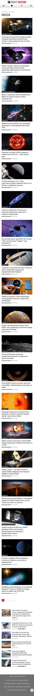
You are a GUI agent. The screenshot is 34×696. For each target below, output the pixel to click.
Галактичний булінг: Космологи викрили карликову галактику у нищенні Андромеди (14, 212)
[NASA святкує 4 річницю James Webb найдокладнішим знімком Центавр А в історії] (17, 430)
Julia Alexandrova (6, 43)
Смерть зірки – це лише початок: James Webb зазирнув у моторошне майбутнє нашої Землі (16, 472)
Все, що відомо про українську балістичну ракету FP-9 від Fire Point (21, 643)
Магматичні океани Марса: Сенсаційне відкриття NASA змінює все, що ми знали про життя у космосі (17, 500)
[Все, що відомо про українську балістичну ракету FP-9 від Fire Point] (6, 644)
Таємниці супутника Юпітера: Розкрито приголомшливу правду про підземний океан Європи (17, 270)
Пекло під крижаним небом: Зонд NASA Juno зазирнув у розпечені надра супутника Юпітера (17, 327)
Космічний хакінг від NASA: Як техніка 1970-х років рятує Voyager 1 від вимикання (17, 241)
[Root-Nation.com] (17, 2)
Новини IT (5, 120)
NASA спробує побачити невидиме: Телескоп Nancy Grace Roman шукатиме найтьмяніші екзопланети (16, 68)
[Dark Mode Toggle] (32, 690)
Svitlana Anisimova (7, 72)
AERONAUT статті (7, 34)
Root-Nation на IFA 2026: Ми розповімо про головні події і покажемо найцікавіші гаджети (22, 634)
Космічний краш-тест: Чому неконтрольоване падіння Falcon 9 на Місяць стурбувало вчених (16, 183)
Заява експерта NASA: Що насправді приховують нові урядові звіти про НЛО (16, 126)
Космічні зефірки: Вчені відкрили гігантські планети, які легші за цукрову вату (15, 560)
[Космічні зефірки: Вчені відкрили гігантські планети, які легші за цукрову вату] (17, 547)
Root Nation (5, 11)
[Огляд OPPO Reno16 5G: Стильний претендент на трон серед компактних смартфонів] (6, 663)
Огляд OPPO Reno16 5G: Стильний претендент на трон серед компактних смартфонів (21, 662)
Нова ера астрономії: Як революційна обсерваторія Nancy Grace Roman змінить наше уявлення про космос (16, 39)
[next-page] (13, 600)
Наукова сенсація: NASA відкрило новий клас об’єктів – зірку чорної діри (15, 154)
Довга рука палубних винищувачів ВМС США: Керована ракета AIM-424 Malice (22, 653)
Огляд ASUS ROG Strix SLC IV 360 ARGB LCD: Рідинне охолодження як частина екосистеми (22, 625)
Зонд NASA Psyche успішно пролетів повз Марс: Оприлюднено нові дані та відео (17, 385)
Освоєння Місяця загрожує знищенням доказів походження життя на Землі (15, 356)
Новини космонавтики (8, 63)
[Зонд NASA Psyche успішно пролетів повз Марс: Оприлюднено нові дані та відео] (17, 372)
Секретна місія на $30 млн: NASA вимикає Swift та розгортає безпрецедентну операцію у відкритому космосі (14, 530)
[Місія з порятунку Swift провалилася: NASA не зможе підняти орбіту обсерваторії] (17, 84)
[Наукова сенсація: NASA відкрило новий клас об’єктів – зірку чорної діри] (17, 141)
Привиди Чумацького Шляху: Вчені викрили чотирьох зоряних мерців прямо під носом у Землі (15, 414)
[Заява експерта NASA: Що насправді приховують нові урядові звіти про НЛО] (17, 113)
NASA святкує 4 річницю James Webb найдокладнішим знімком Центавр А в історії (17, 443)
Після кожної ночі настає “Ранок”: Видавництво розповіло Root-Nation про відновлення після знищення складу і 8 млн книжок (22, 614)
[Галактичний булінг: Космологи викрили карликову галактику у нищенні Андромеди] (17, 199)
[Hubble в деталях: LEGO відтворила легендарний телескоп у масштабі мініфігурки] (17, 286)
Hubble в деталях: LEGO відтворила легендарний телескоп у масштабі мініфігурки (15, 299)
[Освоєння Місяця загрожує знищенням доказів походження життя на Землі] (17, 343)
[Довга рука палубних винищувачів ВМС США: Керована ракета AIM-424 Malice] (6, 653)
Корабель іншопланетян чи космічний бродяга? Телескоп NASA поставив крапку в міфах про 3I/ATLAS (17, 589)
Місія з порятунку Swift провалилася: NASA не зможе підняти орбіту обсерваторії (16, 97)
